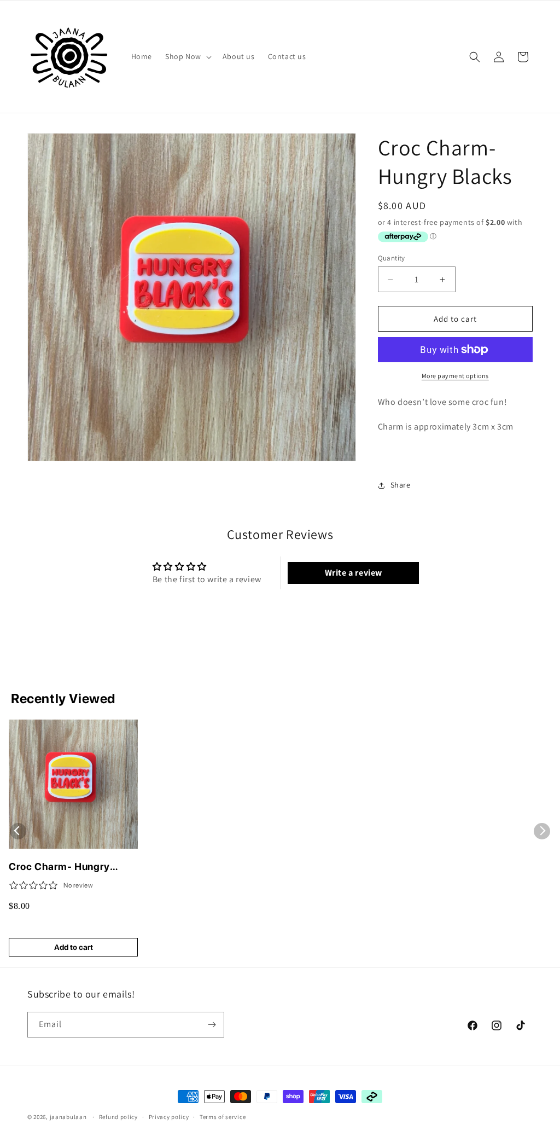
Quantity (391, 258)
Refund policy (118, 1117)
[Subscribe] (212, 1024)
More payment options (455, 376)
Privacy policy (169, 1117)
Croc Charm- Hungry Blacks (59, 867)
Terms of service (223, 1117)
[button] (187, 56)
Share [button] (400, 485)
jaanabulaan (68, 1117)
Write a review (353, 572)
